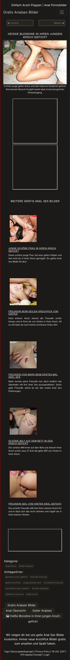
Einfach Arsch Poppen (26, 5)
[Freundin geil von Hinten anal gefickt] (23, 484)
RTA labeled (26, 654)
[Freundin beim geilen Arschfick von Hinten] (23, 291)
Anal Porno (10, 566)
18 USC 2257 (58, 651)
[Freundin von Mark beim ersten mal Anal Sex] (23, 354)
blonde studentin (40, 588)
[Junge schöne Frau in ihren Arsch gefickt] (23, 228)
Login (47, 654)
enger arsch (32, 594)
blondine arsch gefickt (16, 576)
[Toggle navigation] (62, 12)
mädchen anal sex (14, 594)
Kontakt (38, 654)
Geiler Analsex (26, 566)
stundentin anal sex (53, 582)
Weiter (58, 22)
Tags (6, 651)
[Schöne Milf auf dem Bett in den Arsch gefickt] (23, 421)
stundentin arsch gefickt (17, 588)
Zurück (14, 22)
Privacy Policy (42, 651)
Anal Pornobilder (55, 5)
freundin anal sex (38, 576)
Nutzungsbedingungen (22, 651)
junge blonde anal (32, 582)
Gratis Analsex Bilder (20, 12)
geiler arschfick (13, 582)
